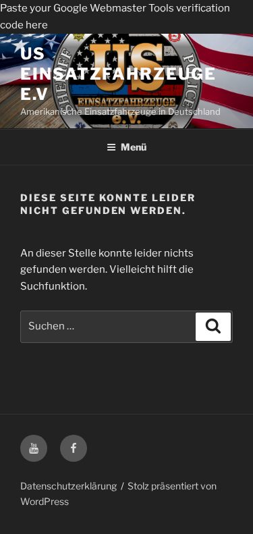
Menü (133, 147)
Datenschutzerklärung (68, 485)
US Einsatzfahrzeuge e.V (118, 74)
